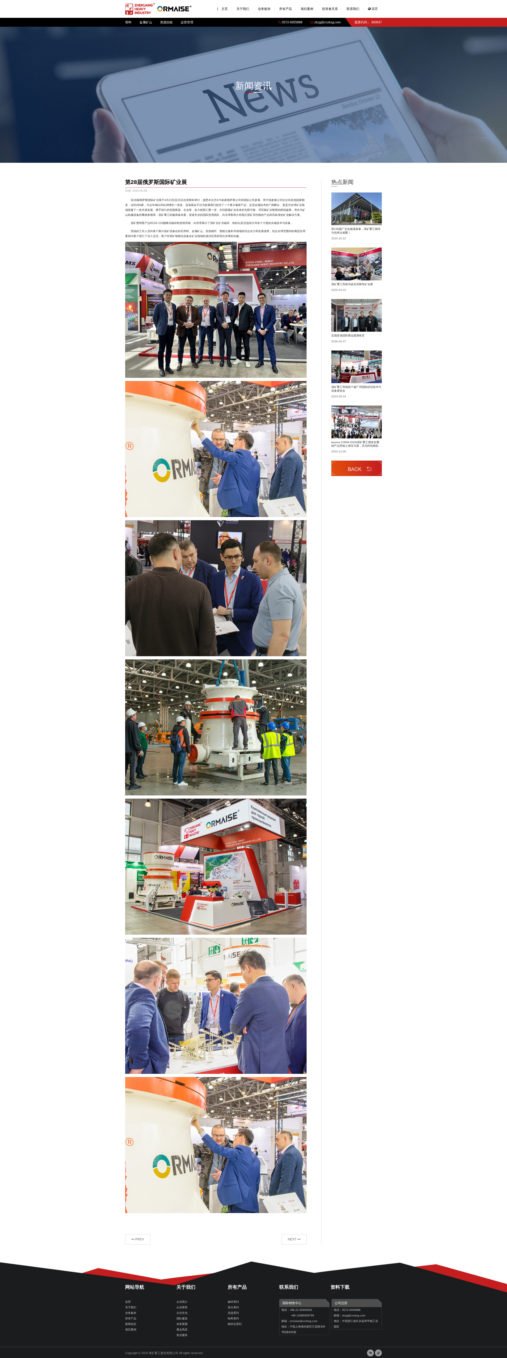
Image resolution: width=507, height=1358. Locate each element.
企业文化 (182, 1312)
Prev (139, 1239)
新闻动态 (130, 1324)
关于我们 (242, 8)
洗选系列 (233, 1312)
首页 (128, 1301)
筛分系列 (233, 1307)
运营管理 (187, 22)
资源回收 (166, 22)
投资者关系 (330, 8)
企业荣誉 (182, 1307)
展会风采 (182, 1329)
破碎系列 (233, 1301)
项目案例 (307, 8)
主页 (224, 8)
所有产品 (285, 8)
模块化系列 (235, 1324)
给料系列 (233, 1318)
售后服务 (182, 1335)
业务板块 (264, 8)
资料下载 (340, 1287)
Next (292, 1239)
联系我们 (353, 8)
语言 (374, 8)
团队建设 (182, 1318)
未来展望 (182, 1324)
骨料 (128, 22)
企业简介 (182, 1301)
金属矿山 (145, 22)
